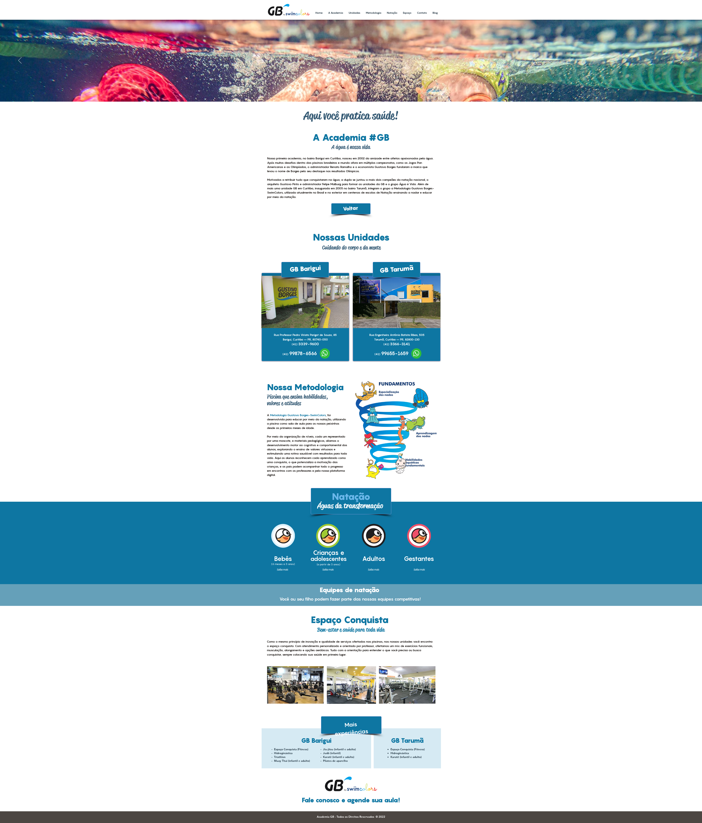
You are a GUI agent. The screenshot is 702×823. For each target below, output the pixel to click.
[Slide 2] (349, 92)
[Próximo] (682, 60)
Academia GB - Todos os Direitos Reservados (346, 816)
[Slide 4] (355, 92)
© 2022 (380, 816)
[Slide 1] (346, 92)
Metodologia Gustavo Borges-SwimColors (298, 415)
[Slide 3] (352, 92)
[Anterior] (20, 60)
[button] (312, 302)
